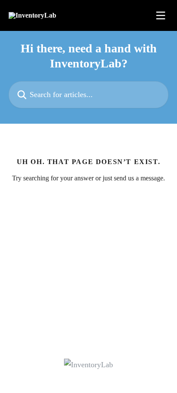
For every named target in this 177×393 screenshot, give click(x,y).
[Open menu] (160, 15)
